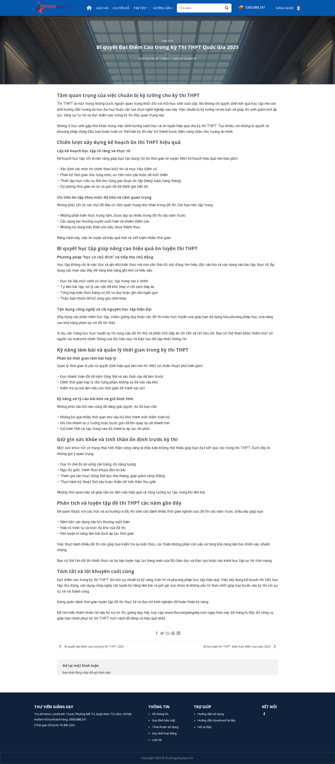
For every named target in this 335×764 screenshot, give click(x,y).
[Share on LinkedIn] (178, 633)
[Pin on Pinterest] (173, 633)
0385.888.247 (77, 719)
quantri (190, 58)
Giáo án (102, 8)
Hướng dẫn (162, 8)
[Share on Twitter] (162, 633)
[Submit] (226, 8)
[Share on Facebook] (156, 633)
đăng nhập (82, 672)
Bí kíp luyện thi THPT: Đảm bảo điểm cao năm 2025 (237, 646)
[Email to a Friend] (167, 633)
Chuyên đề (121, 8)
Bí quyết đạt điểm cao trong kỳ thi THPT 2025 (94, 646)
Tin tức (140, 8)
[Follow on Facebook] (264, 714)
